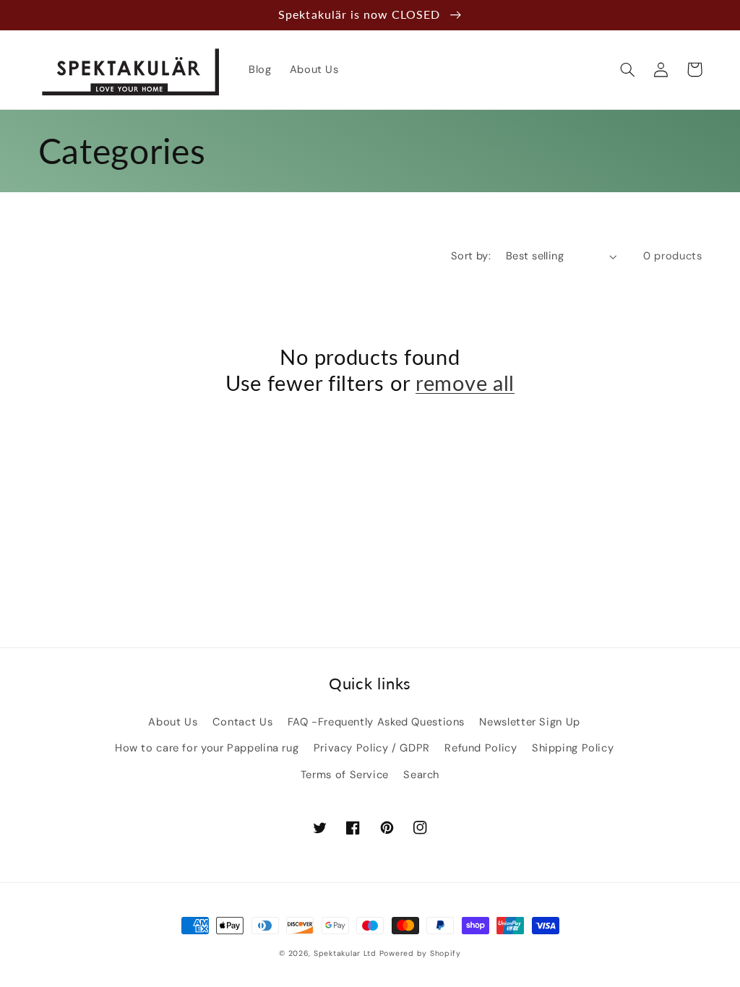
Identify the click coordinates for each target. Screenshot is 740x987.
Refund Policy (480, 748)
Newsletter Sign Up (529, 722)
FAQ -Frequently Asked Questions (376, 722)
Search (421, 774)
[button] (628, 69)
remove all (465, 383)
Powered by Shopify (420, 953)
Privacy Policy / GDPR (372, 748)
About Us (172, 722)
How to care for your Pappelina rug (206, 748)
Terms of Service (345, 774)
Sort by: (471, 256)
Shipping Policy (573, 748)
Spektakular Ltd (345, 953)
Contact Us (242, 722)
